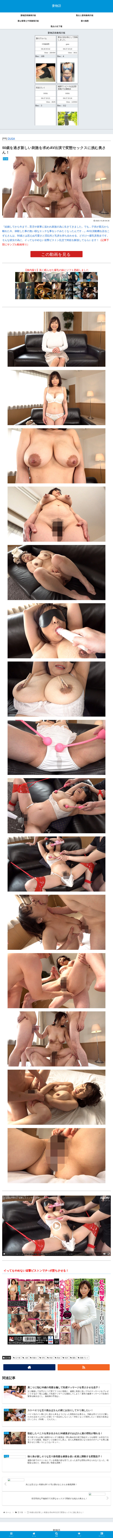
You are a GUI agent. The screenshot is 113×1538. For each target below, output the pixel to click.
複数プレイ (84, 1357)
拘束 (51, 1357)
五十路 (7, 1357)
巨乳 (43, 1357)
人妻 (26, 1357)
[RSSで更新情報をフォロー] (84, 1367)
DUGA (11, 138)
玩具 (66, 1357)
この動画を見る (56, 254)
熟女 (58, 1357)
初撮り (34, 1357)
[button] (104, 750)
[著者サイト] (29, 1367)
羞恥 (74, 1357)
